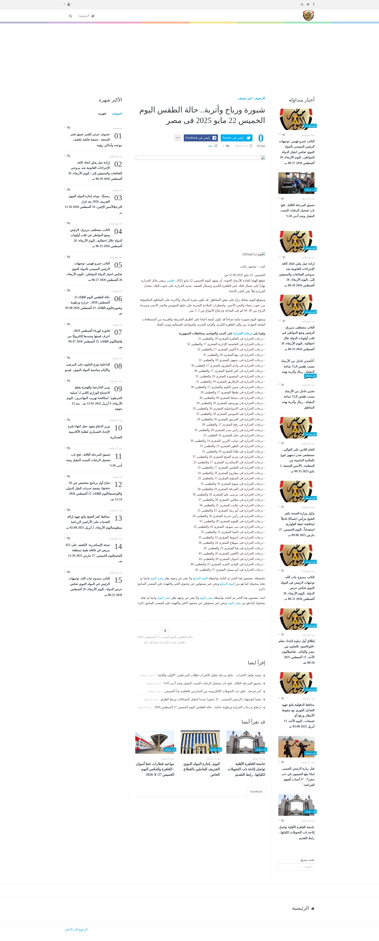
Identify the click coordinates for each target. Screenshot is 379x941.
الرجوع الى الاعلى (76, 929)
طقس (171, 280)
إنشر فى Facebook (197, 137)
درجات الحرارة (242, 333)
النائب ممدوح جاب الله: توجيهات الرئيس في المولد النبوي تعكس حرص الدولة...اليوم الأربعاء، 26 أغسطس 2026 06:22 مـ (298, 588)
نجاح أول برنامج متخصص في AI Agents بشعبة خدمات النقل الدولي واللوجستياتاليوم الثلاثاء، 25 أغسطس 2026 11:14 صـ (94, 490)
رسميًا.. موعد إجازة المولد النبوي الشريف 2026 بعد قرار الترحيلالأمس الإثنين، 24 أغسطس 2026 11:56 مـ (93, 204)
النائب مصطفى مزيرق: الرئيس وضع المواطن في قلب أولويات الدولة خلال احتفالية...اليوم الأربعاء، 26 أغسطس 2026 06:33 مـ (298, 338)
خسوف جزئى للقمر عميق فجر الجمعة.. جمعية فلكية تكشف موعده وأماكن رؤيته (96, 139)
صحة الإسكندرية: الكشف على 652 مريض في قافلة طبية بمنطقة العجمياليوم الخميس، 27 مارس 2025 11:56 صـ (94, 552)
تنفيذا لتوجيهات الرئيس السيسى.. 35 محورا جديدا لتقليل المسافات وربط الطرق (211, 699)
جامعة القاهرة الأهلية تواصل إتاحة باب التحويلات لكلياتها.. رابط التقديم (297, 832)
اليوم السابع (200, 578)
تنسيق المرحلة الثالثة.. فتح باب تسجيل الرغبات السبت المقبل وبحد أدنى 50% (298, 210)
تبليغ (211, 145)
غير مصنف (245, 98)
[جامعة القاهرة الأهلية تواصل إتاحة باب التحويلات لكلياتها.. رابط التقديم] (296, 805)
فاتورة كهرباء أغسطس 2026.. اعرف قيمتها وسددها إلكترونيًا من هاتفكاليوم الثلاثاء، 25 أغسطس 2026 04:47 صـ (95, 338)
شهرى (102, 113)
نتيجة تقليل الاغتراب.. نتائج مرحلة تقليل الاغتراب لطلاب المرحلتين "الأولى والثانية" (209, 675)
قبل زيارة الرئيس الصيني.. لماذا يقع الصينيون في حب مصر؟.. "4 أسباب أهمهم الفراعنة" (298, 777)
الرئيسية (84, 15)
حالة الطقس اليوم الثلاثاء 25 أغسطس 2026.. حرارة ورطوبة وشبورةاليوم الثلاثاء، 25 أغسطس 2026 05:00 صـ (93, 305)
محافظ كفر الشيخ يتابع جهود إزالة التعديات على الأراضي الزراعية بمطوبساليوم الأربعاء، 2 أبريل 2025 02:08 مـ (94, 521)
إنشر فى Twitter (232, 137)
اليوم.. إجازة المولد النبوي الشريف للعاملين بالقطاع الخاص (201, 769)
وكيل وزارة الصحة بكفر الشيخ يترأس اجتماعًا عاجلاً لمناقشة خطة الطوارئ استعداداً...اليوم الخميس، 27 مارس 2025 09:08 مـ (297, 524)
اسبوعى (117, 113)
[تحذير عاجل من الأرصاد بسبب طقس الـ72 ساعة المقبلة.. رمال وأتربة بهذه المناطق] (296, 369)
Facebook (256, 791)
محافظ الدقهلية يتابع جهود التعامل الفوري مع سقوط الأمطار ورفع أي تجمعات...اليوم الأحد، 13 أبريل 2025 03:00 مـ (298, 715)
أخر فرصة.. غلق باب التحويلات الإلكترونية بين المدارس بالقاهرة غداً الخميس (213, 691)
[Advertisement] (189, 56)
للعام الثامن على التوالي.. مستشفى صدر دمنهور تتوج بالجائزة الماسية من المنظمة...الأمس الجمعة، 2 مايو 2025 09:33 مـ (297, 460)
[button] (66, 3)
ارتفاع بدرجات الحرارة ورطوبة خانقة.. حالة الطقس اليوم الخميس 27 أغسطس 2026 (208, 707)
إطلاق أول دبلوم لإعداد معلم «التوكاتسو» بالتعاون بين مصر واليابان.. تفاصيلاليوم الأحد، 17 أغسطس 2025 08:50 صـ (297, 651)
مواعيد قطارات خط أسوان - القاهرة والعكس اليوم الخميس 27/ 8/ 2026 (155, 769)
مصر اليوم (157, 578)
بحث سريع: (307, 859)
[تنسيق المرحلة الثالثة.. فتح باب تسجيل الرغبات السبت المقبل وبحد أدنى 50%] (296, 183)
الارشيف (259, 98)
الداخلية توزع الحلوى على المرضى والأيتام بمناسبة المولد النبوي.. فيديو (93, 367)
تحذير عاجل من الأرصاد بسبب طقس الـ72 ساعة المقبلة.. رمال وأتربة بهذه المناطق (298, 399)
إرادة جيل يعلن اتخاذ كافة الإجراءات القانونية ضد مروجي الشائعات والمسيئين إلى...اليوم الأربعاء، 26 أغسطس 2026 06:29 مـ (297, 274)
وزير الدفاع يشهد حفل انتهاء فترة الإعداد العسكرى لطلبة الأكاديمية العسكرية (95, 431)
